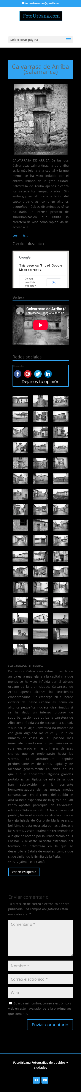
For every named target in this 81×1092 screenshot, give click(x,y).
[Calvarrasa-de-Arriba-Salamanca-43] (61, 432)
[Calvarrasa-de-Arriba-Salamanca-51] (21, 401)
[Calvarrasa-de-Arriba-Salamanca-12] (21, 602)
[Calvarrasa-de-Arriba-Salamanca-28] (61, 509)
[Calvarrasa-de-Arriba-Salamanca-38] (41, 463)
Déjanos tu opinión (40, 381)
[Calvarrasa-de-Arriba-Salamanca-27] (21, 525)
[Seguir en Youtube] (44, 1080)
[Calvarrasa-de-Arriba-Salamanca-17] (41, 571)
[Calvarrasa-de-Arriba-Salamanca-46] (61, 416)
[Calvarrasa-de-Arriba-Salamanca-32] (41, 494)
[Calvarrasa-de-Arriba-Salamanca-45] (21, 432)
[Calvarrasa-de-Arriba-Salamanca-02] (41, 649)
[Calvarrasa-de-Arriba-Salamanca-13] (61, 587)
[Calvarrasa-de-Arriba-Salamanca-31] (61, 494)
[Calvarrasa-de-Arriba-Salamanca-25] (61, 525)
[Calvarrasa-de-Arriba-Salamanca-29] (41, 509)
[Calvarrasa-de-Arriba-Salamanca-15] (21, 587)
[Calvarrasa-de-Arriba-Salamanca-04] (61, 634)
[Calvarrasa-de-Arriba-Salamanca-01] (61, 649)
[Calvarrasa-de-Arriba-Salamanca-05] (41, 634)
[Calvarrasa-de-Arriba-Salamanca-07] (61, 618)
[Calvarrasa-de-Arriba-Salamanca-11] (41, 603)
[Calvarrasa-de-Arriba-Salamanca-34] (61, 478)
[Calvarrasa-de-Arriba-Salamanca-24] (21, 540)
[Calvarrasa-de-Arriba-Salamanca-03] (21, 649)
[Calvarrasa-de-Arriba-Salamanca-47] (41, 416)
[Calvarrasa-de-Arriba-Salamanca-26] (41, 525)
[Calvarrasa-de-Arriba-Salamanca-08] (41, 618)
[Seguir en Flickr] (36, 1080)
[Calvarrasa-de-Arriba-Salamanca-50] (41, 401)
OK (54, 282)
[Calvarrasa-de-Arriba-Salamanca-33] (21, 494)
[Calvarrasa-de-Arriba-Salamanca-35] (41, 478)
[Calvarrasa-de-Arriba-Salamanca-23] (41, 540)
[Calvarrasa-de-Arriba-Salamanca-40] (61, 447)
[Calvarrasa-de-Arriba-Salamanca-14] (41, 587)
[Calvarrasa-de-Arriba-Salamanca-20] (41, 556)
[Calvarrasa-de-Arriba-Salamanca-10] (61, 602)
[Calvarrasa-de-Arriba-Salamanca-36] (21, 478)
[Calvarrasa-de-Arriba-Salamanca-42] (21, 447)
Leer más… (20, 235)
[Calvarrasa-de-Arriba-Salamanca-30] (21, 509)
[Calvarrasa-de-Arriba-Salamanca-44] (41, 432)
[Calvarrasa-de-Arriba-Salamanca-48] (21, 416)
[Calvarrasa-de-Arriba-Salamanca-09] (21, 618)
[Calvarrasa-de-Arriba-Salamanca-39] (21, 463)
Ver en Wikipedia (24, 872)
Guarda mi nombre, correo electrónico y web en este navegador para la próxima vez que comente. (39, 1008)
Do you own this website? (30, 282)
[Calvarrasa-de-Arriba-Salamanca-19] (61, 556)
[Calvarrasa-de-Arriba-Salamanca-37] (61, 463)
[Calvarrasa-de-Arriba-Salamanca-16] (61, 571)
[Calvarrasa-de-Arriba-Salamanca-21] (21, 556)
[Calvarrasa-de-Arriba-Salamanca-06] (21, 634)
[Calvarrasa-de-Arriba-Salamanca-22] (61, 540)
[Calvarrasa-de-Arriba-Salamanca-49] (61, 401)
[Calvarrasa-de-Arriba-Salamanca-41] (41, 447)
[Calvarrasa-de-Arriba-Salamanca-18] (21, 571)
